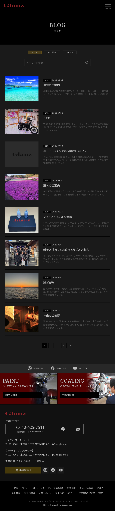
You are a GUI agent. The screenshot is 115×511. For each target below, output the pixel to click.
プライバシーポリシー (65, 493)
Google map (61, 444)
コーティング (38, 487)
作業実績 (71, 487)
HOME (15, 487)
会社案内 (16, 493)
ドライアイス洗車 (55, 487)
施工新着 (52, 52)
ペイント (25, 487)
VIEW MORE (11, 395)
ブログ (100, 487)
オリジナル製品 (86, 487)
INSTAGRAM (38, 368)
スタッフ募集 (29, 493)
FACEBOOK (61, 368)
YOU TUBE (82, 368)
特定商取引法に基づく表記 (91, 493)
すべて (35, 52)
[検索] (86, 62)
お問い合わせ (45, 493)
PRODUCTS (24, 470)
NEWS (69, 52)
